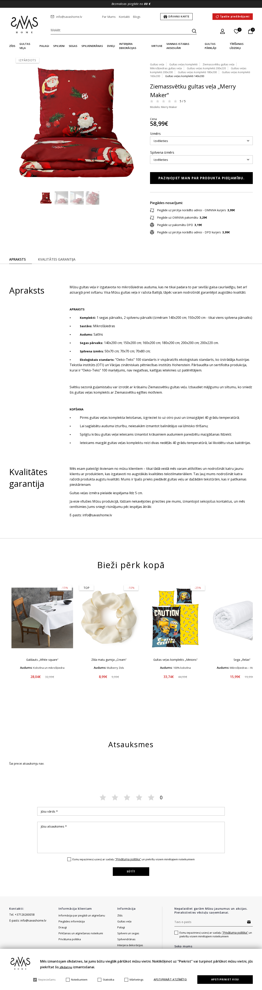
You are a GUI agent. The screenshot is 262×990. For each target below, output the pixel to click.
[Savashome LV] (24, 24)
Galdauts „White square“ (42, 660)
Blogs (136, 17)
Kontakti (124, 17)
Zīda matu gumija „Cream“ (108, 660)
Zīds (12, 46)
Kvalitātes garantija (57, 259)
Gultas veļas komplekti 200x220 (206, 68)
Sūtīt (131, 871)
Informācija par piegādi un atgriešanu (82, 915)
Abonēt (249, 922)
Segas (73, 46)
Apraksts (17, 259)
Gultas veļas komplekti (183, 64)
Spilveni (59, 46)
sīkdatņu (65, 967)
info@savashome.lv (69, 17)
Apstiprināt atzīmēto (170, 979)
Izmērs (155, 133)
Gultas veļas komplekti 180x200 (197, 72)
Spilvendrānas (92, 46)
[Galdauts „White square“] (42, 618)
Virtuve (156, 46)
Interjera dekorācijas (130, 945)
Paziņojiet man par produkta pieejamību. (201, 178)
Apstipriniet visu (225, 979)
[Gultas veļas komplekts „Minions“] (175, 618)
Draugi (63, 927)
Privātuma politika (70, 939)
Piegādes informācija (72, 921)
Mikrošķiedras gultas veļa (166, 68)
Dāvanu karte (178, 16)
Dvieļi (111, 46)
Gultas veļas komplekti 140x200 (184, 76)
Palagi (44, 46)
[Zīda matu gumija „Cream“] (109, 618)
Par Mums (109, 17)
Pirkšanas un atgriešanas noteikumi (81, 933)
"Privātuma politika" (128, 859)
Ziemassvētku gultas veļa (218, 64)
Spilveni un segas (128, 933)
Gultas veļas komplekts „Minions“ (175, 660)
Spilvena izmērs (162, 152)
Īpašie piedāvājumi (235, 16)
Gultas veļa (157, 64)
